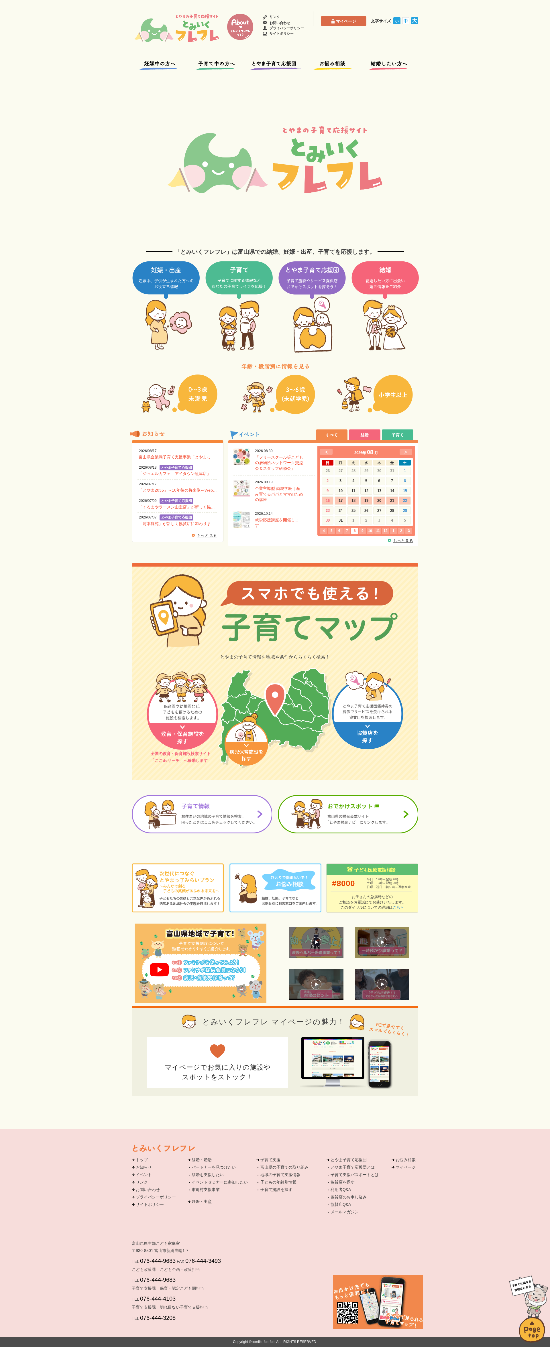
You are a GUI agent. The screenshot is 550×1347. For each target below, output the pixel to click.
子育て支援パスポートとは (355, 1174)
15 (405, 491)
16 (328, 500)
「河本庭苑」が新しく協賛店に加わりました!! (178, 523)
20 (379, 500)
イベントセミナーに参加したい (220, 1182)
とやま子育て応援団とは (353, 1167)
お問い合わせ (280, 23)
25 (353, 510)
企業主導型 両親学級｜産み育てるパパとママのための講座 (279, 494)
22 (405, 500)
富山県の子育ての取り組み (284, 1167)
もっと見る (207, 535)
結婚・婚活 (202, 1159)
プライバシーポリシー (287, 28)
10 (341, 491)
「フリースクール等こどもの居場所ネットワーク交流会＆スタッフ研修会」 (279, 463)
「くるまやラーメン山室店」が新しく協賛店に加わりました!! (178, 507)
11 (353, 491)
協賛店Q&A (341, 1204)
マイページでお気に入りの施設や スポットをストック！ (218, 1072)
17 (341, 500)
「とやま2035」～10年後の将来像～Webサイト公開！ (178, 490)
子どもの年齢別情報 (278, 1182)
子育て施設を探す (276, 1189)
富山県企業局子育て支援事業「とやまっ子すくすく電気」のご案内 (178, 457)
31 (341, 520)
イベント (144, 1174)
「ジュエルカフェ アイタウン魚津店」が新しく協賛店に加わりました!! (178, 473)
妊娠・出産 (202, 1201)
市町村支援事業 (206, 1189)
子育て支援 (270, 1159)
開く (529, 1296)
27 (379, 510)
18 (353, 500)
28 (392, 510)
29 (405, 510)
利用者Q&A (341, 1189)
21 (392, 500)
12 (366, 491)
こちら (398, 907)
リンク (275, 17)
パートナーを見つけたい (214, 1167)
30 (328, 520)
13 (379, 491)
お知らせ (144, 1167)
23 (328, 510)
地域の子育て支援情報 (280, 1174)
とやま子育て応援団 (349, 1159)
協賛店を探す (343, 1182)
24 (341, 510)
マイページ (346, 21)
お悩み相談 (406, 1159)
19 (366, 500)
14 (392, 491)
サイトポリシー (282, 33)
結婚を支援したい (208, 1174)
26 (366, 510)
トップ (142, 1159)
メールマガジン (345, 1212)
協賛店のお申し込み (349, 1197)
